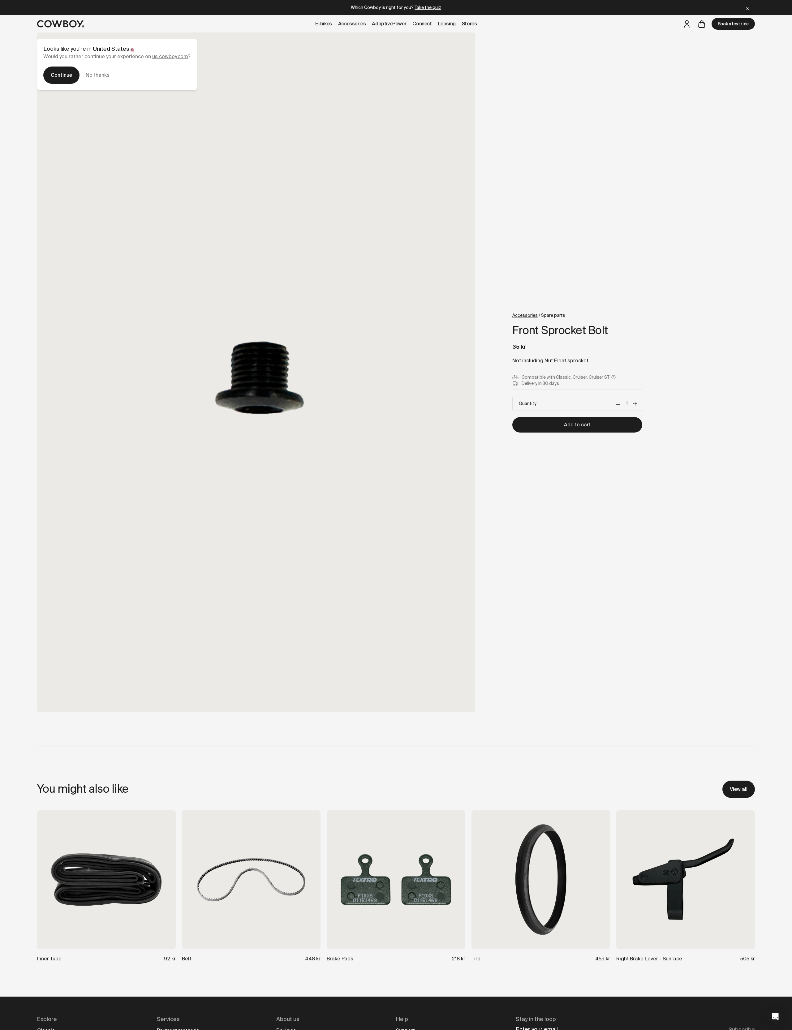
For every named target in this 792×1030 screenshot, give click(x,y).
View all (738, 789)
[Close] (747, 7)
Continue (61, 75)
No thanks (98, 75)
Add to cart (577, 424)
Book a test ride (733, 24)
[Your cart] (701, 23)
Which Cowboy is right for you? (396, 7)
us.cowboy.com (170, 56)
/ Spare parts (538, 315)
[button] (775, 1016)
